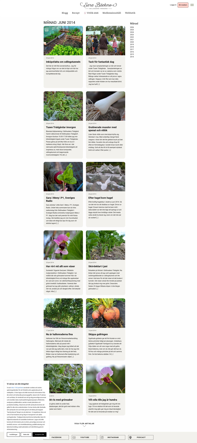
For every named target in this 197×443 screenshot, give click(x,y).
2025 (132, 30)
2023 (132, 35)
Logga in (173, 5)
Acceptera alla (39, 434)
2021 (132, 40)
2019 (132, 44)
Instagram (113, 437)
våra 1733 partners (17, 387)
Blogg (65, 13)
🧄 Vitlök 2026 (91, 13)
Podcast (141, 437)
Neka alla (26, 434)
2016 (132, 52)
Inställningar (13, 434)
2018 (132, 47)
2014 (132, 57)
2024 (132, 32)
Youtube (84, 437)
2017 (132, 49)
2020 (132, 42)
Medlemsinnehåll (112, 13)
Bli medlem (183, 5)
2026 (132, 27)
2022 (132, 37)
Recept (76, 13)
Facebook (57, 437)
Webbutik (130, 13)
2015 (132, 54)
